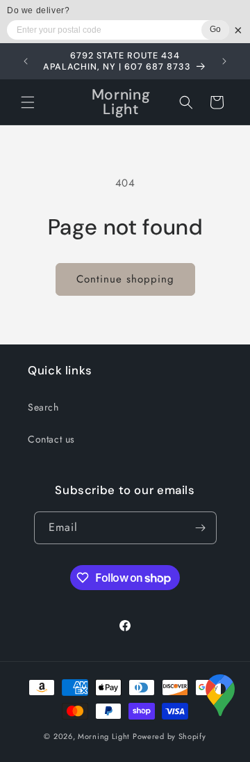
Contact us (51, 439)
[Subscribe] (200, 527)
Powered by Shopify (169, 736)
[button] (27, 102)
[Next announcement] (224, 61)
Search (43, 407)
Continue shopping (125, 279)
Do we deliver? (38, 10)
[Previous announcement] (25, 61)
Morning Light (104, 736)
